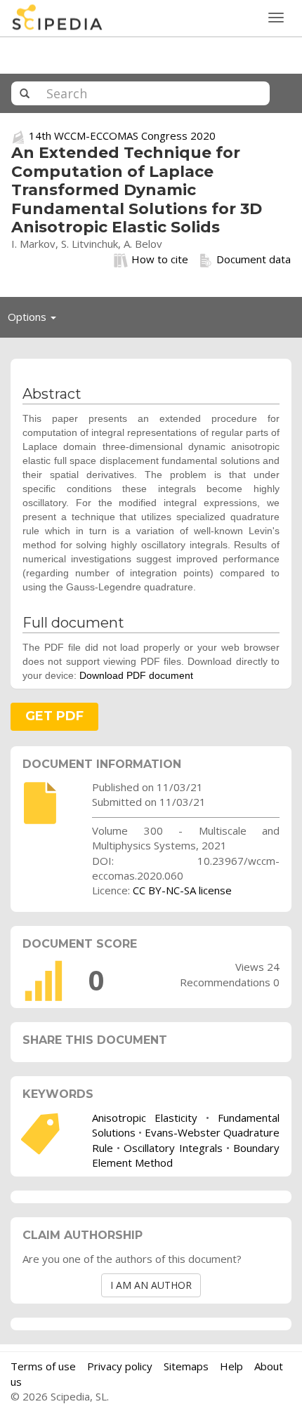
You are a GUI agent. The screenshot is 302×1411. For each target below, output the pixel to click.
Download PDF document (136, 675)
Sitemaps (186, 1366)
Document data (253, 259)
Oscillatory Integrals (173, 1148)
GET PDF (54, 716)
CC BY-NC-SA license (182, 890)
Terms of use (43, 1366)
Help (231, 1366)
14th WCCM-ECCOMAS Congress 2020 (122, 135)
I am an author (151, 1285)
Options (36, 320)
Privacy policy (119, 1366)
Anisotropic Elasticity (144, 1118)
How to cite (159, 259)
